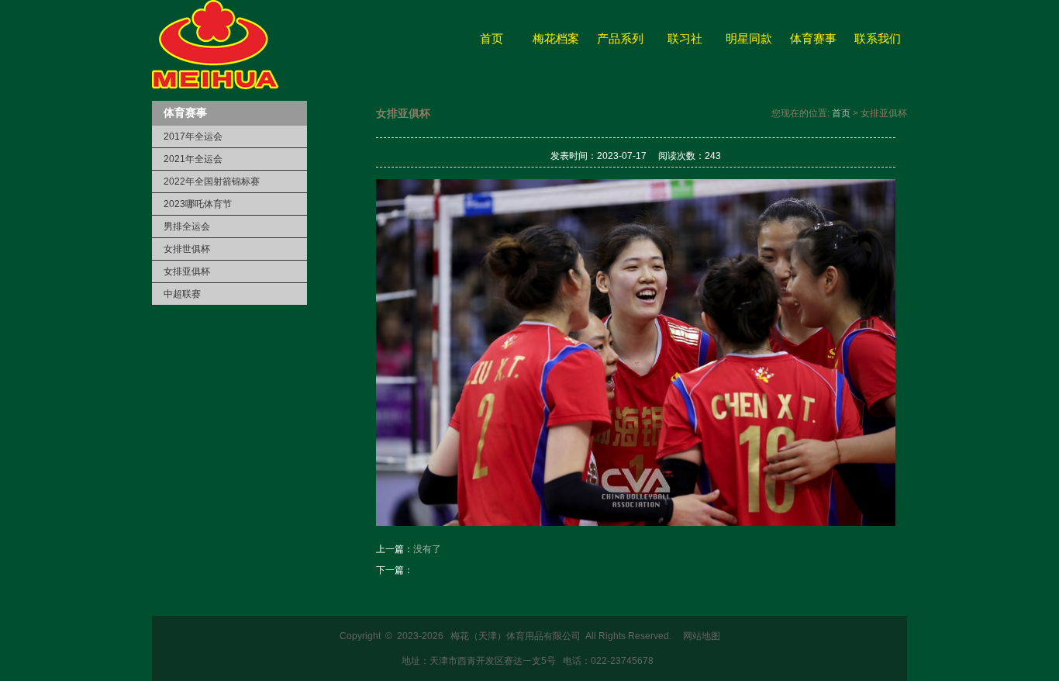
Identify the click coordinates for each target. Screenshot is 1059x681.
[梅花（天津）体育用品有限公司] (215, 86)
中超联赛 (182, 294)
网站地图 (701, 636)
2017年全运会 (193, 136)
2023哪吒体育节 (198, 204)
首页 (491, 39)
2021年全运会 (193, 159)
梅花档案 (556, 39)
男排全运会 (187, 226)
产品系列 (620, 39)
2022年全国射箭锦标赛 (212, 181)
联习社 (684, 39)
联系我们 (877, 39)
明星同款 (749, 39)
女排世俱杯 (187, 249)
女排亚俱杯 (187, 271)
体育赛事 (813, 39)
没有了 (427, 549)
